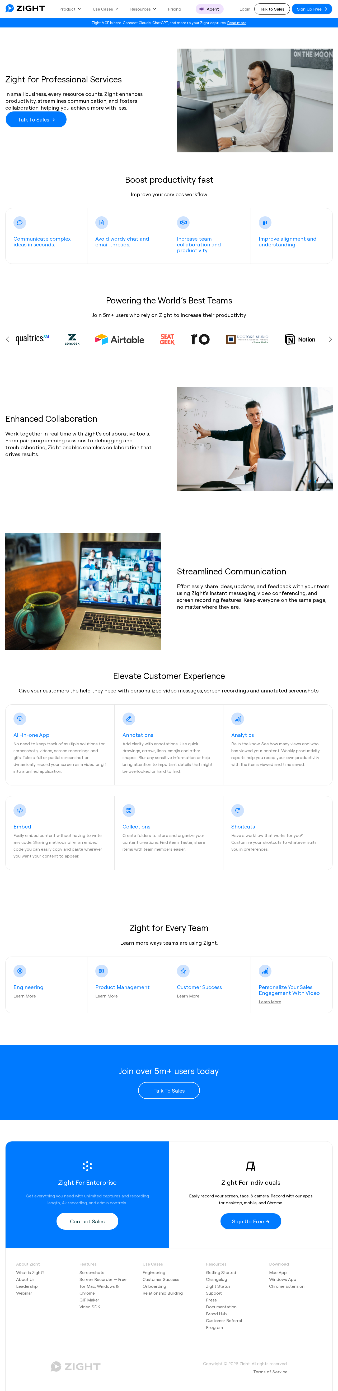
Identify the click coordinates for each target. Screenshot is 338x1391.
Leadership (27, 1286)
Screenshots (91, 1272)
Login (245, 9)
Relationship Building (163, 1293)
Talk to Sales (272, 9)
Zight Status (218, 1286)
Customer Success (161, 1279)
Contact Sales (87, 1221)
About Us (25, 1279)
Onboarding (154, 1286)
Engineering (154, 1272)
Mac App (278, 1272)
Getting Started (221, 1272)
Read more (236, 22)
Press (211, 1300)
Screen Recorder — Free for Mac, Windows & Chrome (102, 1286)
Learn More (24, 996)
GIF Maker (89, 1300)
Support (214, 1293)
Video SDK (89, 1306)
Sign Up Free (310, 9)
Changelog (216, 1279)
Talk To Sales (34, 119)
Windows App (282, 1279)
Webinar (24, 1293)
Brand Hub (216, 1313)
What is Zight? (30, 1272)
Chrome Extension (286, 1286)
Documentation (221, 1306)
